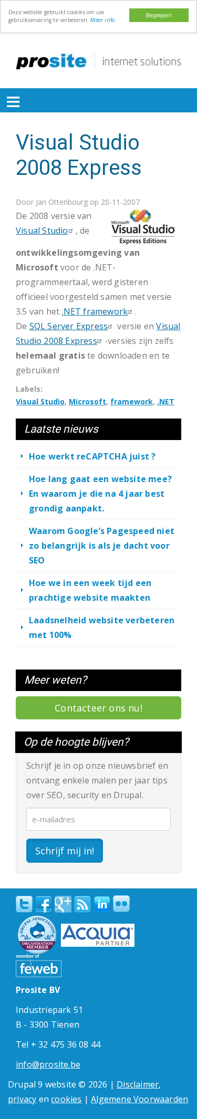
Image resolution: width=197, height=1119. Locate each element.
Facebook (43, 904)
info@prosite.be (48, 1064)
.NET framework (94, 311)
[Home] (98, 61)
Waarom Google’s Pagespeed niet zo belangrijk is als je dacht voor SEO (101, 545)
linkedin (102, 904)
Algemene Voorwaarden (139, 1099)
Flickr (121, 903)
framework (131, 401)
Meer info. (103, 20)
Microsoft (87, 401)
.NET (165, 401)
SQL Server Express (68, 326)
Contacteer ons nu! (98, 708)
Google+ (63, 904)
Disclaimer (138, 1084)
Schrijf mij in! (64, 850)
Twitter (24, 904)
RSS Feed (82, 904)
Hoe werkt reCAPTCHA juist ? (92, 456)
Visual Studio (40, 401)
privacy (22, 1099)
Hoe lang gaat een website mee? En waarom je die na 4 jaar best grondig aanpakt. (100, 493)
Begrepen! (159, 15)
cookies (66, 1099)
